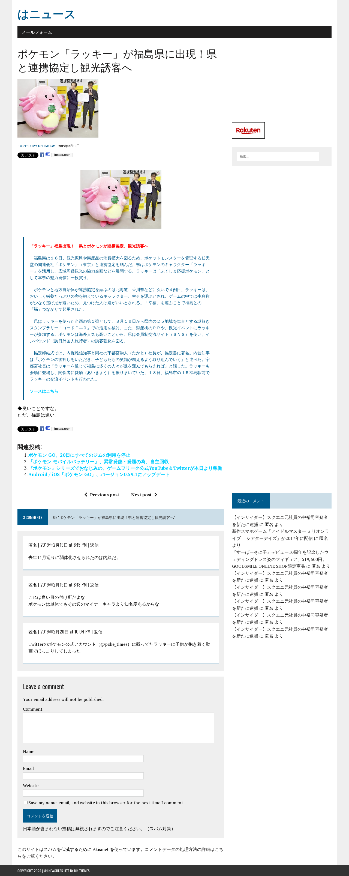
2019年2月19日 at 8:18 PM (63, 584)
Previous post (104, 495)
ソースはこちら (44, 391)
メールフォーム (37, 32)
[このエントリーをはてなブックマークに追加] (48, 155)
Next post (141, 495)
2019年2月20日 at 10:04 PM (65, 631)
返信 (94, 545)
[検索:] (278, 156)
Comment (33, 709)
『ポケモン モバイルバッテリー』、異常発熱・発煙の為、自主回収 (98, 461)
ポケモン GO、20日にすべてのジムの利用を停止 (79, 455)
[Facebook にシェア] (42, 155)
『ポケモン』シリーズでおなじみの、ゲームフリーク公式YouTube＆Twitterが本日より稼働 (125, 468)
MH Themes (82, 870)
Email (28, 768)
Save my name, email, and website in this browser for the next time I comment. (106, 803)
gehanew (46, 146)
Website (30, 785)
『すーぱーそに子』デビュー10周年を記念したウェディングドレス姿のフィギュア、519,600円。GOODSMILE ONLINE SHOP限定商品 (280, 559)
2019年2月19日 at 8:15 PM (63, 545)
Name (28, 751)
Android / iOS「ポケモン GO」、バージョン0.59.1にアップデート (99, 474)
